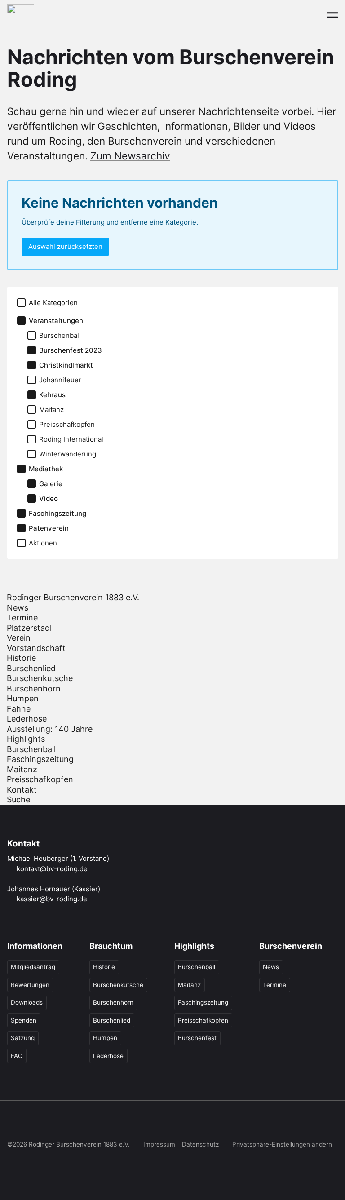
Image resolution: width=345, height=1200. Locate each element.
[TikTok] (50, 1123)
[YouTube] (68, 1123)
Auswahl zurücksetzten (65, 246)
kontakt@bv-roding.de (52, 868)
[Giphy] (105, 1123)
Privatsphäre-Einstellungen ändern (282, 1144)
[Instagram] (31, 1123)
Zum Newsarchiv (130, 156)
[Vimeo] (87, 1123)
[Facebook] (13, 1123)
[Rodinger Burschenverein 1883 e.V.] (20, 14)
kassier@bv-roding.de (52, 898)
